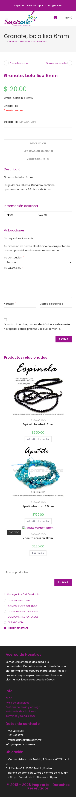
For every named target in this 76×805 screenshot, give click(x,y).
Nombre (10, 304)
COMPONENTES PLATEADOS (23, 617)
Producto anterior (19, 63)
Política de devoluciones (21, 711)
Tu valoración (13, 268)
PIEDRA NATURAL (27, 121)
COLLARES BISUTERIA (19, 600)
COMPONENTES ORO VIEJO (23, 611)
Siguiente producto (56, 63)
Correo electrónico (52, 304)
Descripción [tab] (38, 143)
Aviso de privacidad (18, 702)
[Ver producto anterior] (6, 63)
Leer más (38, 552)
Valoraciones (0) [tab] (38, 159)
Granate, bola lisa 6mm (33, 41)
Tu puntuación (14, 257)
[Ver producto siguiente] (69, 63)
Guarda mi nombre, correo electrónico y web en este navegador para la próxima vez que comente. (37, 327)
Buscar (63, 582)
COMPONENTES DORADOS (22, 606)
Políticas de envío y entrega (23, 707)
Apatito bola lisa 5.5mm (38, 506)
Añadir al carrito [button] (38, 439)
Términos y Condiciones (21, 716)
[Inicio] (5, 41)
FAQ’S (9, 698)
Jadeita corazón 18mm (38, 538)
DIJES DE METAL (16, 622)
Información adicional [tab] (38, 151)
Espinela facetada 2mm (38, 424)
